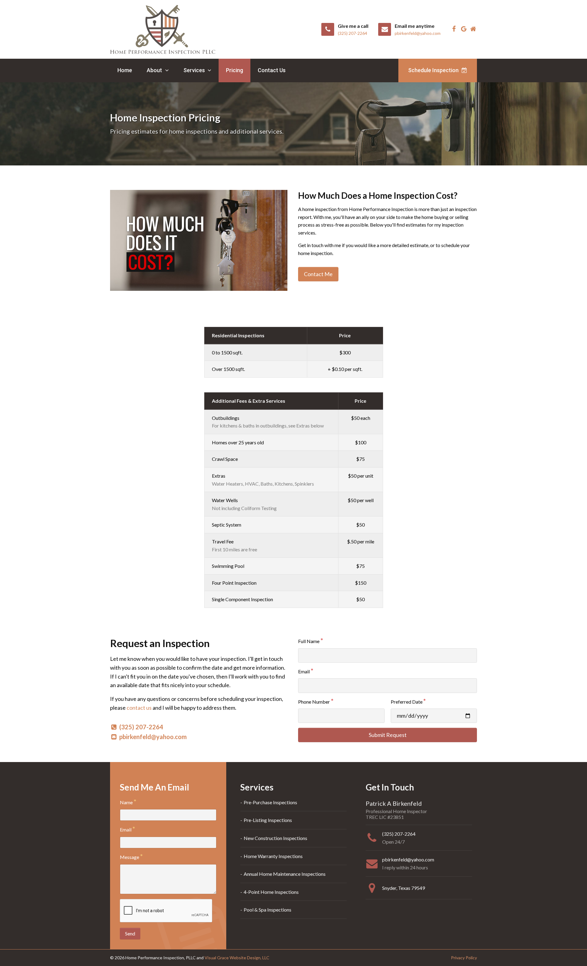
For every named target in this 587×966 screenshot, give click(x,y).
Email (304, 671)
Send (130, 933)
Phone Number (314, 702)
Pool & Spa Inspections (267, 909)
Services (194, 70)
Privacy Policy (464, 957)
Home (124, 70)
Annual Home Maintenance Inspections (285, 874)
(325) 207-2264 (141, 727)
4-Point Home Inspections (271, 892)
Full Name (308, 641)
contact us (139, 707)
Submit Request (388, 734)
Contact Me (318, 274)
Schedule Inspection (434, 70)
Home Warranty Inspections (273, 856)
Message (129, 857)
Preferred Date (407, 702)
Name (126, 802)
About (155, 70)
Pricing (234, 70)
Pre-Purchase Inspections (270, 802)
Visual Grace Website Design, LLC (237, 957)
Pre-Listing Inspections (268, 820)
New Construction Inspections (275, 838)
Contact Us (272, 70)
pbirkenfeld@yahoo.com (153, 736)
